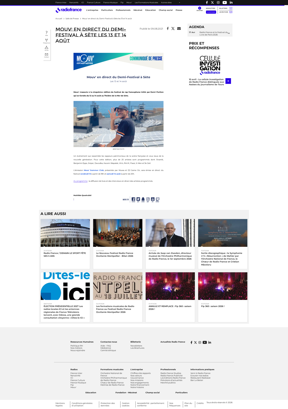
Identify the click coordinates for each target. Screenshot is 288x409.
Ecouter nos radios (199, 375)
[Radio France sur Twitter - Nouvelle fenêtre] (212, 2)
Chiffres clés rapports (140, 373)
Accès (46, 50)
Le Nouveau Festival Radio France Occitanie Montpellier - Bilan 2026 (114, 254)
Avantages (211, 12)
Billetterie (223, 8)
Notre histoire (137, 387)
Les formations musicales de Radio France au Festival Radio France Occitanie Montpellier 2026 (115, 309)
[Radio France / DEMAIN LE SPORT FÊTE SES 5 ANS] (65, 232)
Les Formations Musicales (146, 2)
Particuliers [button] (107, 10)
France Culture (93, 2)
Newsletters (210, 8)
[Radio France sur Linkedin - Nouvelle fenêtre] (231, 2)
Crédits (200, 403)
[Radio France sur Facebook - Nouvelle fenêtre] (206, 2)
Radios (74, 369)
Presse (179, 10)
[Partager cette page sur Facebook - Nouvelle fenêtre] (168, 29)
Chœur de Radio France (112, 382)
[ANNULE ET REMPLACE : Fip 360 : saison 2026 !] (170, 285)
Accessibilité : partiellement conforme (150, 404)
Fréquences (46, 43)
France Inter (61, 2)
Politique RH (76, 345)
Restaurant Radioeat (200, 378)
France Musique (110, 2)
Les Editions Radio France (173, 378)
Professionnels (168, 369)
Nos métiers (76, 348)
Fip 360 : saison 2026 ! (213, 306)
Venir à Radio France (200, 373)
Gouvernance (137, 378)
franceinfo (73, 2)
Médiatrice (105, 348)
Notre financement (139, 385)
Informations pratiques (202, 369)
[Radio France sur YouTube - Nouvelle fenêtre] (224, 2)
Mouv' (129, 2)
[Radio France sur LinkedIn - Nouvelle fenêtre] (209, 342)
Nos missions (136, 380)
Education (91, 392)
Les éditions (223, 12)
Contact (46, 57)
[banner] (144, 2)
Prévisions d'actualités (171, 380)
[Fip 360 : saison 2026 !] (222, 285)
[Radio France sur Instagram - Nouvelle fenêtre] (218, 2)
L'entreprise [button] (92, 10)
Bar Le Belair (196, 380)
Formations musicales (111, 369)
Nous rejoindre (77, 350)
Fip (122, 2)
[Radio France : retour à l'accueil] (69, 10)
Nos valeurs (136, 375)
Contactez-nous (108, 342)
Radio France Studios (170, 373)
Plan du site (188, 404)
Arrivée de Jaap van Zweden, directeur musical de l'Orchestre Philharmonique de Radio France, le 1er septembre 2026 (170, 256)
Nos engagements (139, 382)
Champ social (166, 10)
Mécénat (138, 10)
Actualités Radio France (172, 342)
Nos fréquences (174, 404)
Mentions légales (60, 404)
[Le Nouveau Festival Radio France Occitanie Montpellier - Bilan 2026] (117, 232)
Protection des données (108, 404)
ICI (82, 2)
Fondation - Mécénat (126, 392)
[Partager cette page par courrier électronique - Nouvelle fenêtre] (179, 29)
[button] (199, 9)
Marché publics (168, 382)
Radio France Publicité (171, 375)
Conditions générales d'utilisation (82, 404)
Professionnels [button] (123, 10)
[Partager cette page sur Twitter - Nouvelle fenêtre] (173, 29)
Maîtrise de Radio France (112, 385)
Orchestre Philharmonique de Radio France (113, 379)
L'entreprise (136, 369)
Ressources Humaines (81, 342)
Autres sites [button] (166, 2)
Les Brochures (137, 348)
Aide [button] (46, 35)
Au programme (80, 181)
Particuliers (182, 392)
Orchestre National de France (111, 374)
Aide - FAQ (105, 345)
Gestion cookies (125, 404)
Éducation (150, 10)
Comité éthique (108, 350)
